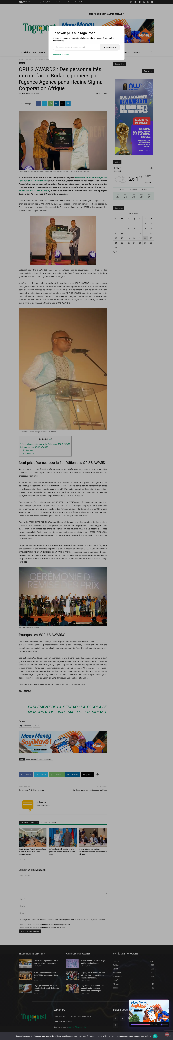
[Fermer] (166, 1002)
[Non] (170, 1036)
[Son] (162, 1002)
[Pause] (157, 1002)
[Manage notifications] (167, 1034)
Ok (155, 1036)
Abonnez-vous (110, 47)
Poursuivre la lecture (61, 54)
